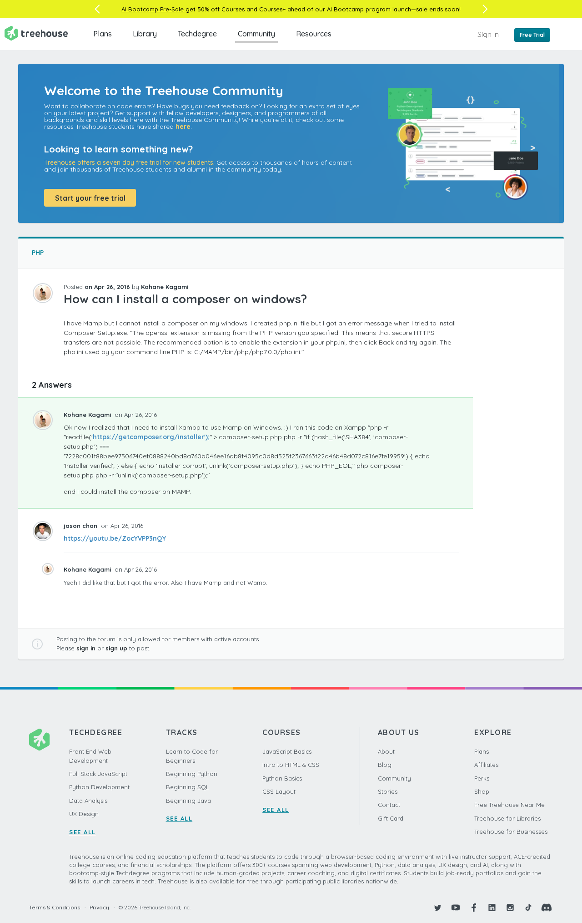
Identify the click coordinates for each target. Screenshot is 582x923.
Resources (313, 33)
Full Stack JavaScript (98, 773)
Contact (389, 804)
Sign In (488, 34)
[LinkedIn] (492, 907)
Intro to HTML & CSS (290, 764)
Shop (481, 791)
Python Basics (282, 778)
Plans (102, 33)
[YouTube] (455, 907)
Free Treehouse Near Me (509, 804)
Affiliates (486, 764)
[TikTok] (528, 907)
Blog (384, 764)
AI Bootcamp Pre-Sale (152, 9)
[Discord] (546, 907)
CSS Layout (279, 791)
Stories (387, 791)
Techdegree (197, 33)
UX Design (84, 813)
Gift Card (390, 818)
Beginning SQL (187, 787)
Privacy (99, 907)
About (386, 751)
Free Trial (532, 34)
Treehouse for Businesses (510, 831)
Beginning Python (191, 773)
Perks (481, 778)
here (183, 126)
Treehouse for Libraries (507, 818)
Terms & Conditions (54, 907)
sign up (116, 648)
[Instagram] (510, 907)
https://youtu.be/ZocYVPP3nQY (115, 538)
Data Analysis (88, 800)
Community (256, 33)
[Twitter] (437, 907)
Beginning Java (188, 800)
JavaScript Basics (286, 751)
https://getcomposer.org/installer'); (151, 437)
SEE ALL (82, 832)
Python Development (99, 787)
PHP (38, 252)
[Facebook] (473, 907)
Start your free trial (90, 198)
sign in (85, 648)
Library (145, 33)
